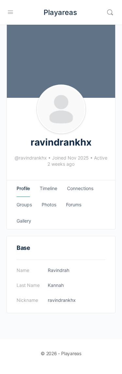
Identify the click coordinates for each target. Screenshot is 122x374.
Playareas (60, 12)
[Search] (110, 12)
